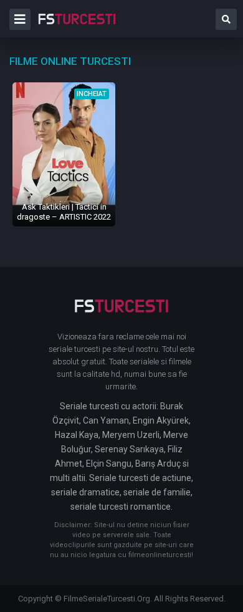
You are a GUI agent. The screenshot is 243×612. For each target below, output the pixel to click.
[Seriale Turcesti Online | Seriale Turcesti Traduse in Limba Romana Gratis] (77, 27)
